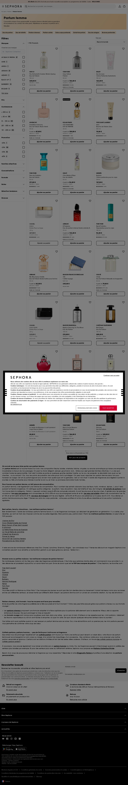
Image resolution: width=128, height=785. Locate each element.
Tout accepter (108, 408)
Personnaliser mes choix (87, 408)
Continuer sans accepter (111, 375)
